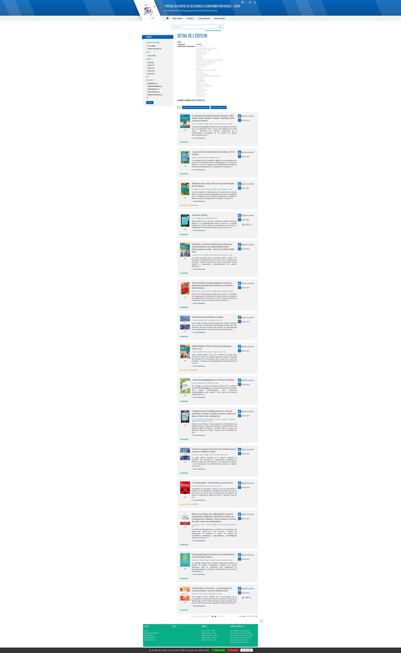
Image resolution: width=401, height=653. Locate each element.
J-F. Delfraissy (231, 419)
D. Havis (206, 594)
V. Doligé (200, 454)
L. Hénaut (200, 594)
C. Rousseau (199, 124)
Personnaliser (246, 650)
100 (253, 616)
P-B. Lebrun (194, 157)
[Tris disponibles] (179, 107)
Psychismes (200, 88)
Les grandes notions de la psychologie (209, 60)
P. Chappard (195, 189)
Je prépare (199, 72)
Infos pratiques (204, 18)
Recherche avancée (214, 30)
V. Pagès (194, 352)
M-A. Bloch (194, 594)
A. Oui (193, 218)
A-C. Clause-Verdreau (209, 419)
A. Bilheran (194, 486)
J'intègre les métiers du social (206, 70)
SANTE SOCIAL (201, 94)
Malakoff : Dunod (208, 124)
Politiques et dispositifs (204, 86)
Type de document (153, 42)
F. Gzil (193, 419)
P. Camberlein (199, 419)
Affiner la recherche (219, 107)
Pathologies (200, 78)
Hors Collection (201, 66)
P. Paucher (194, 454)
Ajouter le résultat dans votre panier (196, 107)
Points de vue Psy (202, 84)
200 (256, 616)
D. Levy (193, 124)
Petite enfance (201, 82)
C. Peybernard (195, 524)
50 (250, 616)
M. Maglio (217, 419)
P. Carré (194, 383)
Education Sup (201, 54)
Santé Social (200, 92)
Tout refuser (233, 650)
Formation (199, 58)
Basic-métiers (178, 18)
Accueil (167, 18)
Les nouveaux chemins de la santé (208, 76)
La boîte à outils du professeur (206, 48)
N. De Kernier (195, 560)
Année (148, 59)
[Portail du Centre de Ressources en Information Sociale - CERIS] (148, 11)
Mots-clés (149, 80)
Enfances (199, 56)
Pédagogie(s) (200, 80)
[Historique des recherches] (250, 2)
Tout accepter (219, 650)
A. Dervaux (202, 524)
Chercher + (191, 18)
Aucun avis (245, 120)
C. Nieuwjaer (224, 419)
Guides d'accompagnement (205, 62)
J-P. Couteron (202, 189)
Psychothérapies (201, 90)
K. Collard (208, 524)
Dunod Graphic (201, 52)
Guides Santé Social (203, 64)
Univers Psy (200, 96)
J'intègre (199, 68)
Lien (147, 52)
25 (247, 616)
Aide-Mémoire (201, 46)
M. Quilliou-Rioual (196, 291)
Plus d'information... (199, 138)
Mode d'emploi (219, 18)
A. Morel (208, 189)
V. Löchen (194, 320)
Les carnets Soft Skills (203, 50)
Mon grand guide (202, 74)
